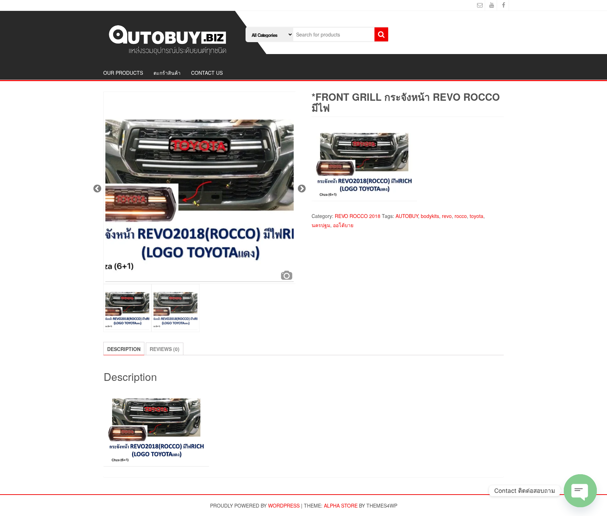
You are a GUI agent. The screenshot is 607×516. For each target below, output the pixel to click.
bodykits (430, 215)
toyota (476, 215)
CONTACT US (207, 72)
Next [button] (300, 187)
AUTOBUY (407, 215)
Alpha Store (341, 505)
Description (124, 348)
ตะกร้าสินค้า (167, 72)
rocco (461, 215)
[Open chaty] (580, 490)
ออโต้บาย (343, 225)
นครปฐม (321, 225)
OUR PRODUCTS (123, 72)
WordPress (284, 505)
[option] (199, 188)
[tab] (123, 348)
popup (286, 275)
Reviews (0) (165, 348)
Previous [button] (96, 187)
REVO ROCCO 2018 (357, 215)
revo (447, 215)
